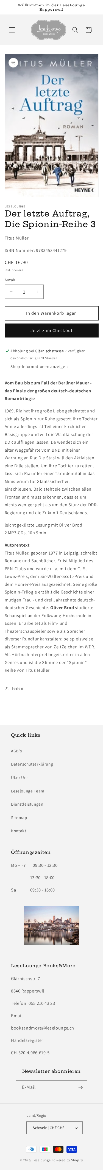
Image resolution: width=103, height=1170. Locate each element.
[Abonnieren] (80, 1087)
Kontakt (18, 830)
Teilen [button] (17, 688)
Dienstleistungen (27, 804)
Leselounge (41, 1160)
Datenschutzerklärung (32, 764)
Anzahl (11, 279)
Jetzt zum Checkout (51, 330)
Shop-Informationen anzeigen (39, 366)
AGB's (16, 750)
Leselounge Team (27, 791)
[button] (12, 29)
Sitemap (19, 817)
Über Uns (19, 777)
